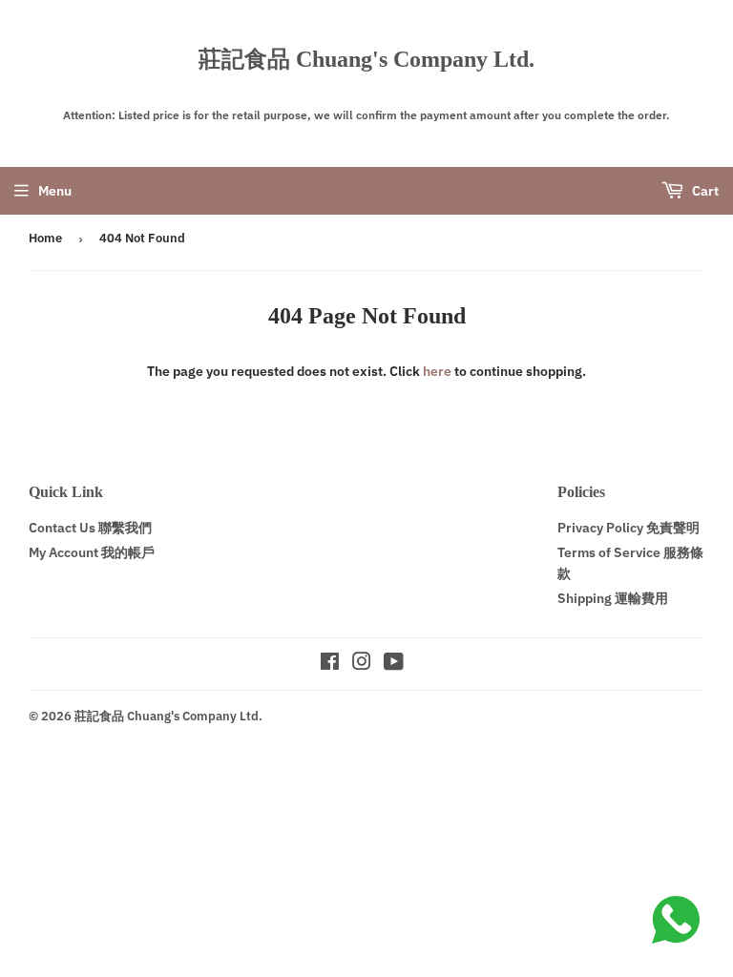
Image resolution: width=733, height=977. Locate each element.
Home (45, 238)
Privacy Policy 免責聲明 (628, 527)
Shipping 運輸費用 (612, 598)
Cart (704, 190)
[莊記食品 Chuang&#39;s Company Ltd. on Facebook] (330, 664)
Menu (55, 190)
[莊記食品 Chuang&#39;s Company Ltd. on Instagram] (361, 664)
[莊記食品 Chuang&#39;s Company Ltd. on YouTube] (394, 664)
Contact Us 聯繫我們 (90, 527)
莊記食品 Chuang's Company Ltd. (366, 59)
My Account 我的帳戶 (92, 552)
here (437, 371)
